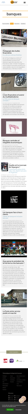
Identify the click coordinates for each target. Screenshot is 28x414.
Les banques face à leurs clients (12, 213)
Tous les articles (5, 23)
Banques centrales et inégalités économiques (12, 141)
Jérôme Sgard (7, 103)
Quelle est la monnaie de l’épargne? (17, 166)
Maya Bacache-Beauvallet (10, 265)
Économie (5, 379)
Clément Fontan (7, 145)
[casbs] (5, 361)
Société (4, 378)
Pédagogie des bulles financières (11, 52)
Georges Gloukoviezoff (9, 220)
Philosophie (5, 385)
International (5, 383)
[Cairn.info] (20, 361)
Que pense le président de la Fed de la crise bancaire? (13, 262)
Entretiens (23, 23)
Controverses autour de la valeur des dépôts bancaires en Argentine (18, 170)
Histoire (4, 387)
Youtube (17, 397)
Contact (18, 378)
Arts (3, 381)
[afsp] (12, 361)
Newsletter (11, 395)
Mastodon (11, 399)
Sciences (4, 389)
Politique (5, 376)
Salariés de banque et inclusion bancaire (12, 217)
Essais (12, 23)
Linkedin (17, 399)
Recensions (17, 23)
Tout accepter (10, 409)
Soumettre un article (21, 379)
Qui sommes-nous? (21, 376)
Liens (18, 383)
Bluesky (11, 397)
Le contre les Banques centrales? (11, 100)
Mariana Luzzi (6, 174)
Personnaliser (18, 409)
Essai (4, 49)
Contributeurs (20, 381)
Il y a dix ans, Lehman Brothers (12, 55)
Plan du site (19, 385)
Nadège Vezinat (7, 315)
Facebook (17, 395)
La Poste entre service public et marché (11, 312)
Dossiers (12, 381)
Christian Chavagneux (9, 57)
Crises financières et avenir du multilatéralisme (13, 96)
